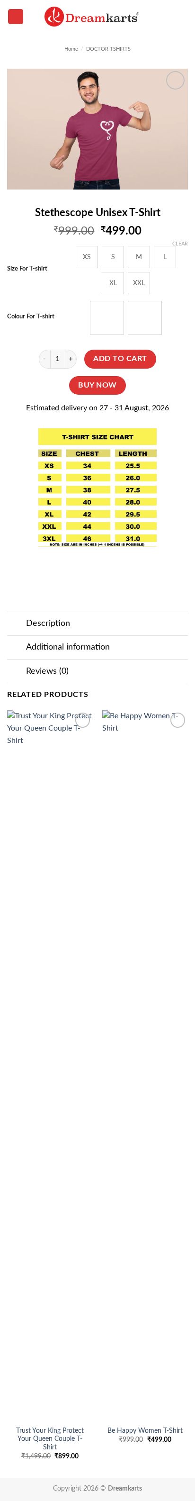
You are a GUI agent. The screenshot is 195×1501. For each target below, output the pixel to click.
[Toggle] (16, 625)
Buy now (97, 385)
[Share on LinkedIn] (140, 564)
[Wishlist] (151, 16)
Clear (180, 243)
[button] (15, 17)
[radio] (87, 257)
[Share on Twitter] (89, 564)
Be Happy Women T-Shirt (145, 1431)
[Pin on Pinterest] (123, 564)
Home (71, 49)
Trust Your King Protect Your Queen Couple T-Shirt (50, 1439)
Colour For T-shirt (30, 317)
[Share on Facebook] (72, 564)
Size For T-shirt (27, 269)
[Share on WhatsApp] (54, 564)
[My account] (167, 16)
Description (48, 623)
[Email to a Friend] (106, 564)
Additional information (68, 647)
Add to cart (120, 358)
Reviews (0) (47, 671)
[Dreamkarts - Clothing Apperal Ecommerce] (91, 16)
